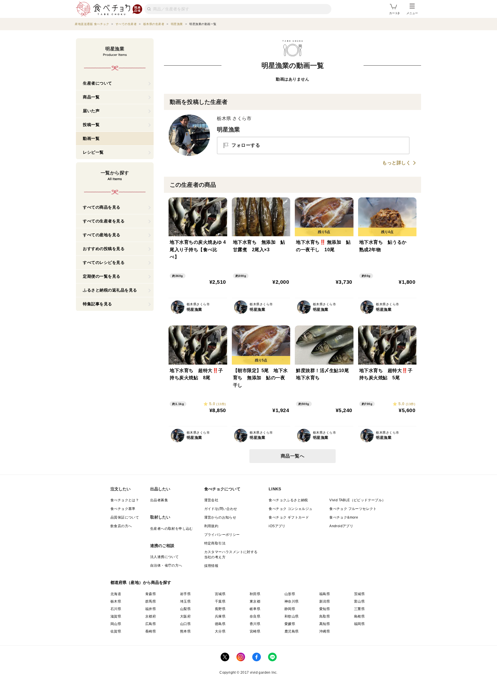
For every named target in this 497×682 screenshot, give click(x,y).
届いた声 (91, 110)
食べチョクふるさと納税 (288, 500)
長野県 (220, 609)
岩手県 (185, 594)
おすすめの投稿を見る (104, 248)
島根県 (359, 616)
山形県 (289, 594)
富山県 (359, 601)
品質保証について (124, 517)
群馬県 (150, 601)
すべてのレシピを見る (104, 262)
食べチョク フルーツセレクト (353, 509)
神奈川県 (291, 601)
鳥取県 (324, 616)
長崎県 (150, 631)
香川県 (255, 624)
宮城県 (220, 594)
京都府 (150, 616)
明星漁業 (228, 129)
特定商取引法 (214, 543)
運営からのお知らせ (220, 517)
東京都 (255, 601)
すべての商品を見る (102, 207)
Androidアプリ (341, 526)
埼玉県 (185, 601)
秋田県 (255, 594)
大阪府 (185, 616)
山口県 (185, 624)
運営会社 (211, 500)
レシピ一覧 (93, 152)
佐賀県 (115, 631)
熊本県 (185, 631)
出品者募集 (159, 500)
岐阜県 (255, 609)
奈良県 (255, 616)
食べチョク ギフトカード (289, 517)
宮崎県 (255, 631)
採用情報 (211, 566)
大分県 (220, 631)
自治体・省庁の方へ (166, 565)
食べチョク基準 (122, 509)
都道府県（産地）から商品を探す (140, 582)
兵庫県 (220, 616)
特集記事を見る (97, 304)
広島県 (150, 624)
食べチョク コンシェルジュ (290, 509)
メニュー (412, 13)
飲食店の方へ (121, 526)
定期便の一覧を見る (102, 276)
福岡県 (359, 624)
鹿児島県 (291, 631)
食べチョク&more (343, 517)
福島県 (324, 594)
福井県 (150, 609)
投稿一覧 (91, 124)
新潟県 (324, 601)
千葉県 (220, 601)
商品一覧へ (293, 456)
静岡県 (289, 609)
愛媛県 (289, 624)
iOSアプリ (277, 526)
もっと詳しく (396, 163)
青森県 (150, 594)
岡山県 (115, 624)
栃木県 (115, 601)
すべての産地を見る (102, 235)
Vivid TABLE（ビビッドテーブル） (357, 500)
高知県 (324, 624)
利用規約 (211, 526)
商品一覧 (91, 97)
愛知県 (324, 609)
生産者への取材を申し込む (171, 529)
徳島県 (220, 624)
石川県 (115, 609)
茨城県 (359, 594)
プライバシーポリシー (222, 535)
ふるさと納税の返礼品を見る (110, 290)
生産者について (97, 83)
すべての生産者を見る (104, 221)
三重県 (359, 609)
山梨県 (185, 609)
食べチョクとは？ (124, 500)
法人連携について (164, 557)
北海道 (115, 594)
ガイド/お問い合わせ (220, 509)
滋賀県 (115, 616)
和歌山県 (291, 616)
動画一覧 (91, 138)
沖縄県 (324, 631)
